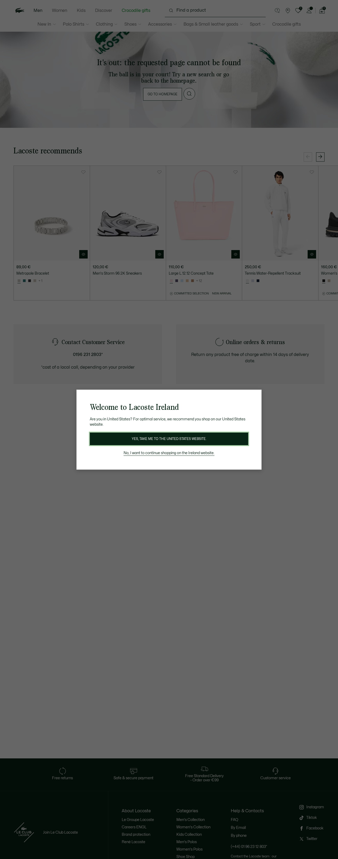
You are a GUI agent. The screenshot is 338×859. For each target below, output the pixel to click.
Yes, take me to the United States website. (169, 438)
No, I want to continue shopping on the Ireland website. (169, 453)
